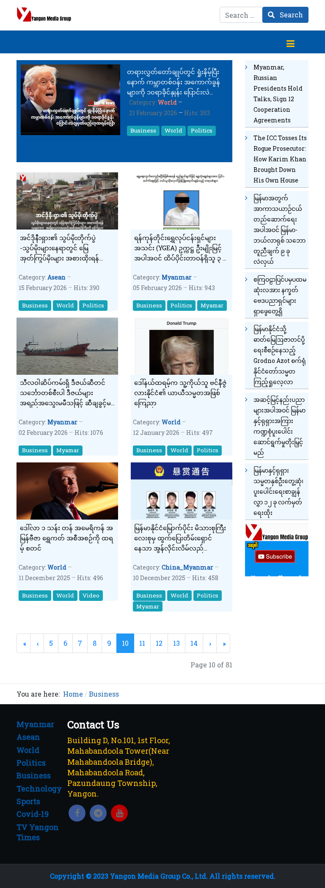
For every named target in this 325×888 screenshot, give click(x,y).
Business (143, 130)
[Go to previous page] (37, 643)
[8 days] (276, 549)
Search (290, 14)
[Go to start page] (23, 643)
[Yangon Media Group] (44, 14)
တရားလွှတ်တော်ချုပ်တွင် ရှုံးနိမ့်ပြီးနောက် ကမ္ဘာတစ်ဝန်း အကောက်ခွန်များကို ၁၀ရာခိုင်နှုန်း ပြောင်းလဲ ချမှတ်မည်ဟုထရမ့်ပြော (173, 82)
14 (194, 643)
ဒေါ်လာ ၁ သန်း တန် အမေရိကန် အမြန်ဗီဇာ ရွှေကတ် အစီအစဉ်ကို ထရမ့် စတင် (66, 537)
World (167, 102)
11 (142, 643)
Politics (201, 130)
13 (176, 643)
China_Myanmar (187, 567)
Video (91, 595)
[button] (290, 42)
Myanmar (177, 277)
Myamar (212, 305)
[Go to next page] (210, 643)
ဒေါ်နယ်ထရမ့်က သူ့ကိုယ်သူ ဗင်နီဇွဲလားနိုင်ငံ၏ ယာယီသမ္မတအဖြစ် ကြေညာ (180, 392)
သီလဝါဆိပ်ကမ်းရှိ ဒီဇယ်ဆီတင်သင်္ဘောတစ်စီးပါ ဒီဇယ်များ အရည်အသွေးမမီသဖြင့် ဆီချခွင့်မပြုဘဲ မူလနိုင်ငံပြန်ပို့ (65, 393)
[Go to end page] (223, 643)
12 (159, 643)
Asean (56, 277)
